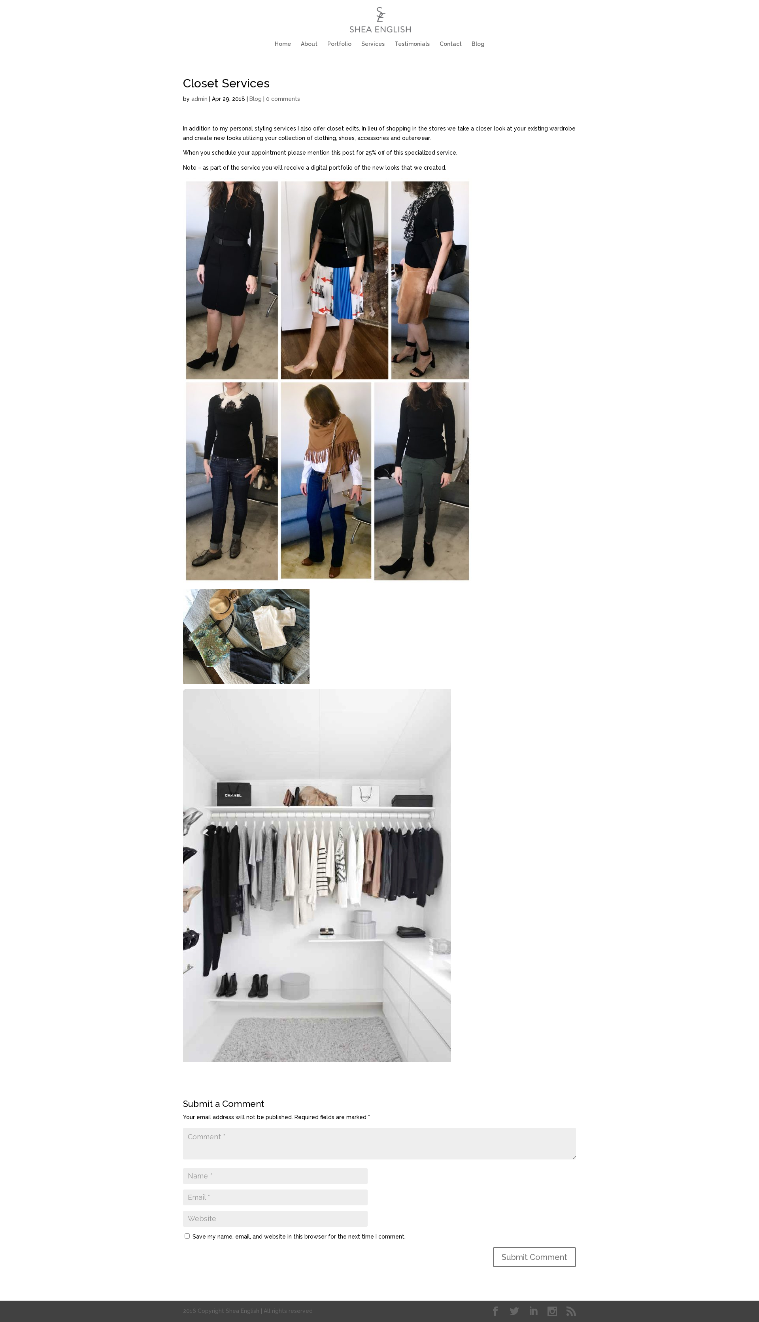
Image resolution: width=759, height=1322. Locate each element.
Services (373, 44)
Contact (451, 44)
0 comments (283, 99)
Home (283, 44)
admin (199, 99)
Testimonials (412, 44)
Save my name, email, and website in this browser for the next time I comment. (299, 1236)
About (309, 44)
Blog (478, 44)
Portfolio (339, 44)
